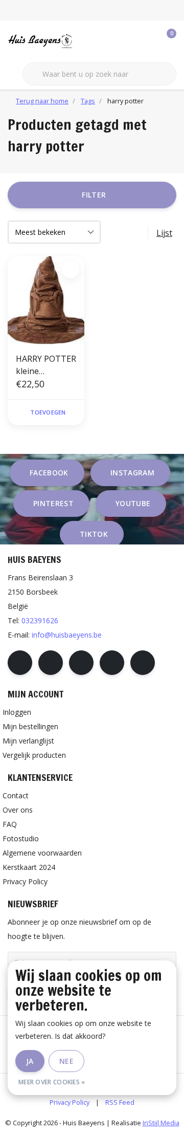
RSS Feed (119, 1102)
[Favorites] (147, 40)
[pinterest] (81, 662)
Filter (94, 195)
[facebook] (20, 662)
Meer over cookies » (51, 1082)
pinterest (53, 503)
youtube (133, 503)
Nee (66, 1061)
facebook (49, 472)
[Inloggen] (127, 40)
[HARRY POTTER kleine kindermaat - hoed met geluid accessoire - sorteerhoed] (46, 300)
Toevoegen (47, 412)
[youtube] (112, 662)
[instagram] (50, 662)
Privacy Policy (69, 1102)
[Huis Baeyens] (54, 40)
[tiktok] (142, 662)
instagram (132, 472)
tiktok (94, 534)
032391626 (39, 620)
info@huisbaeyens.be (67, 635)
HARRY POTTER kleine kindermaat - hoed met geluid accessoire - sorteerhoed (46, 365)
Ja (30, 1061)
